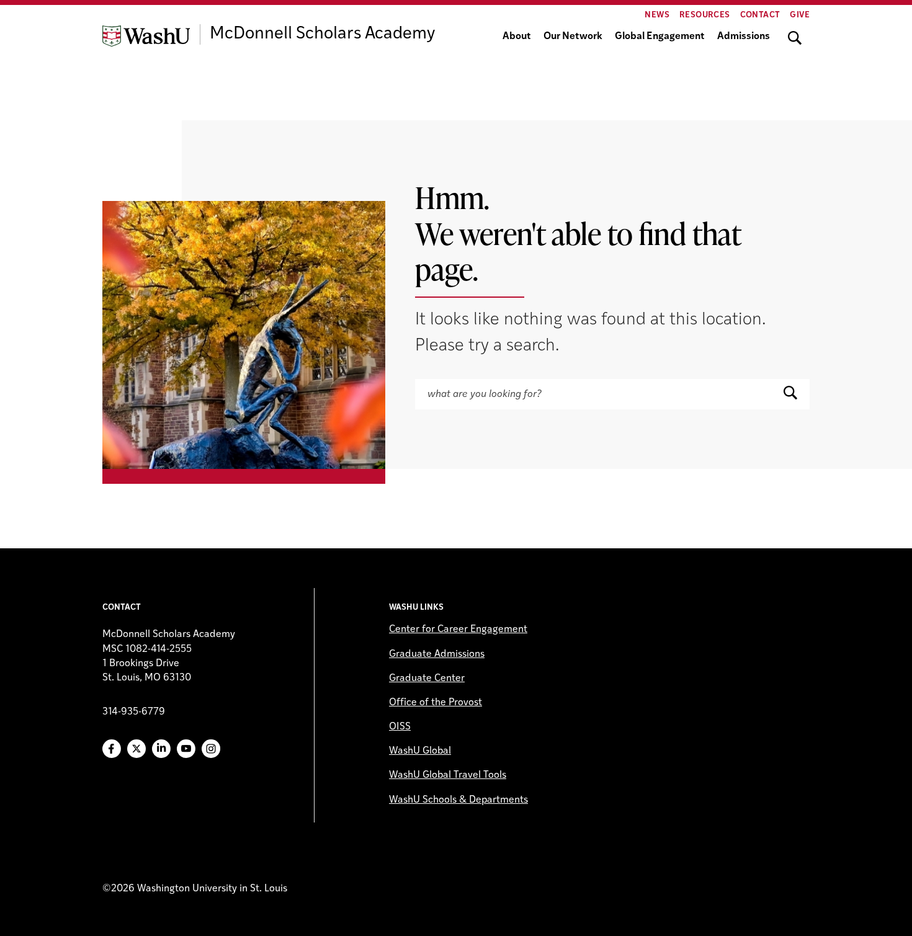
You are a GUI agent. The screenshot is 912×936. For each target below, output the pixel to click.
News (657, 15)
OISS (400, 727)
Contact (760, 15)
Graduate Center (427, 679)
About (517, 37)
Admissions (743, 37)
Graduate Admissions (437, 654)
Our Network (572, 37)
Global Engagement (660, 37)
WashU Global (420, 751)
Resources (704, 15)
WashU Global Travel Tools (447, 775)
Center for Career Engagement (458, 630)
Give (800, 15)
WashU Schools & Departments (458, 800)
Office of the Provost (435, 703)
